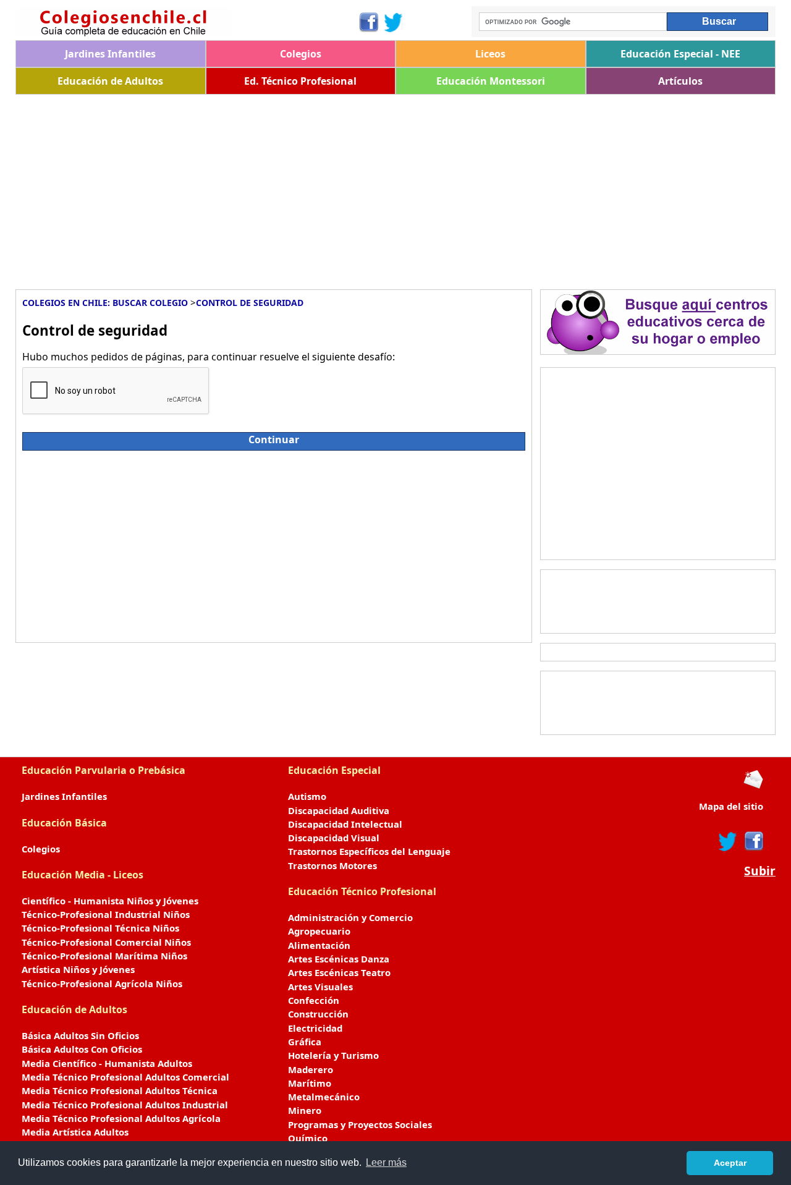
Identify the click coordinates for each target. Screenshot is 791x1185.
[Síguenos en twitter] (728, 841)
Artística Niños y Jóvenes (78, 969)
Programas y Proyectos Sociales (360, 1124)
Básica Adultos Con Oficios (82, 1049)
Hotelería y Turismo (333, 1055)
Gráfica (304, 1041)
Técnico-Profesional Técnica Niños (100, 928)
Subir (760, 871)
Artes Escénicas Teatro (339, 972)
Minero (304, 1110)
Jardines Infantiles (110, 54)
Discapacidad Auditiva (338, 810)
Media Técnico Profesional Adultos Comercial (125, 1077)
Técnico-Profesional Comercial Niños (106, 942)
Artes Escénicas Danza (338, 959)
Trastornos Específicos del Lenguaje (369, 851)
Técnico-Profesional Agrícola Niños (102, 983)
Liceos (490, 54)
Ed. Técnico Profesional (300, 81)
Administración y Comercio (350, 917)
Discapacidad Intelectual (345, 824)
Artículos (680, 81)
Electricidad (315, 1028)
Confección (313, 1000)
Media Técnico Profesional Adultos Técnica (120, 1090)
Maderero (310, 1069)
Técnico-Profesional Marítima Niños (104, 955)
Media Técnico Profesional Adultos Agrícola (121, 1118)
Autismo (307, 796)
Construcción (318, 1014)
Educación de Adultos (110, 81)
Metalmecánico (324, 1096)
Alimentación (319, 945)
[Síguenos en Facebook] (368, 22)
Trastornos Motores (332, 865)
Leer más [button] (386, 1162)
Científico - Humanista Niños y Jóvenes (110, 900)
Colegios (300, 54)
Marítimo (309, 1083)
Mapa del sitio (731, 806)
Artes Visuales (320, 986)
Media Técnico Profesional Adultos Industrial (125, 1104)
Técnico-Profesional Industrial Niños (106, 914)
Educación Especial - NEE (680, 54)
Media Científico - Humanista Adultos (107, 1063)
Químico (308, 1138)
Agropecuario (319, 931)
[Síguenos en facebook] (753, 841)
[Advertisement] (386, 187)
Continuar (273, 439)
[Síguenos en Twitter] (393, 22)
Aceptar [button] (730, 1163)
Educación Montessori (490, 81)
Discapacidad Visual (333, 837)
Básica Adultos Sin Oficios (80, 1035)
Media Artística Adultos (75, 1132)
